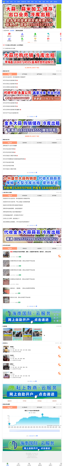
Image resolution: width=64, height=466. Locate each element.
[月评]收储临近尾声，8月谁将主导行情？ (13, 215)
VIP (15, 1)
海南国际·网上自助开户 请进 (32, 136)
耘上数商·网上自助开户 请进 (32, 67)
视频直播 (40, 465)
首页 (4, 1)
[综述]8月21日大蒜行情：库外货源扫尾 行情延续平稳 (16, 198)
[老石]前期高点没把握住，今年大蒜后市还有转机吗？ (16, 221)
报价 (32, 1)
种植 (47, 1)
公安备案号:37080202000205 (32, 457)
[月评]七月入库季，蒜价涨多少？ (11, 218)
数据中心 (61, 465)
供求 (11, 1)
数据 (19, 1)
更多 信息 (31, 381)
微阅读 (55, 1)
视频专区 (10, 401)
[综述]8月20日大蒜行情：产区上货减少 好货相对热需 (16, 201)
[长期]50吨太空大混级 (10, 48)
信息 (7, 1)
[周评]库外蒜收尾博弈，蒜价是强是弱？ (13, 208)
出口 (36, 1)
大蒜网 (7, 465)
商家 (29, 1)
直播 (43, 1)
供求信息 (40, 401)
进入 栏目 (31, 116)
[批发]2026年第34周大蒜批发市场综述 (13, 205)
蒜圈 (51, 1)
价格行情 (23, 1)
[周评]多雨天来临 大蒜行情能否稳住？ (12, 211)
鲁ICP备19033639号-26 (32, 456)
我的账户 (50, 465)
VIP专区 (24, 401)
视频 (40, 1)
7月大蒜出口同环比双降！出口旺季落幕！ (14, 45)
